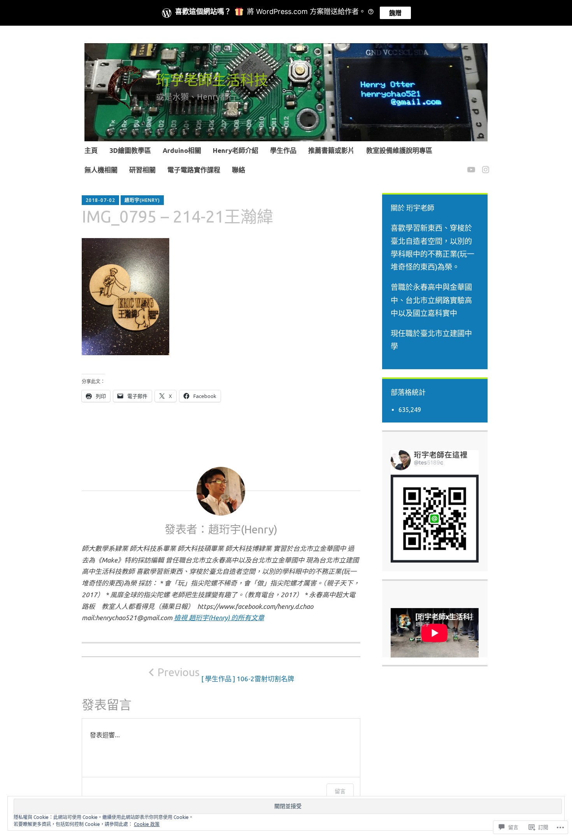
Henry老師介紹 (235, 150)
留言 (340, 791)
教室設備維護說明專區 (399, 150)
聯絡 (238, 170)
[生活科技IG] (484, 164)
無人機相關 (101, 170)
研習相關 (142, 170)
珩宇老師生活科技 (212, 80)
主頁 (91, 150)
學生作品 (283, 150)
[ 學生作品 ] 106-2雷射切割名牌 (226, 674)
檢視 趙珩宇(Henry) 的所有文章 (219, 617)
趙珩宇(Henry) (142, 200)
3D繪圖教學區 (130, 150)
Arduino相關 (182, 150)
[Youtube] (470, 164)
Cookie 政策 (147, 824)
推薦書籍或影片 (331, 150)
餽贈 (395, 12)
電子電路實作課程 (193, 170)
